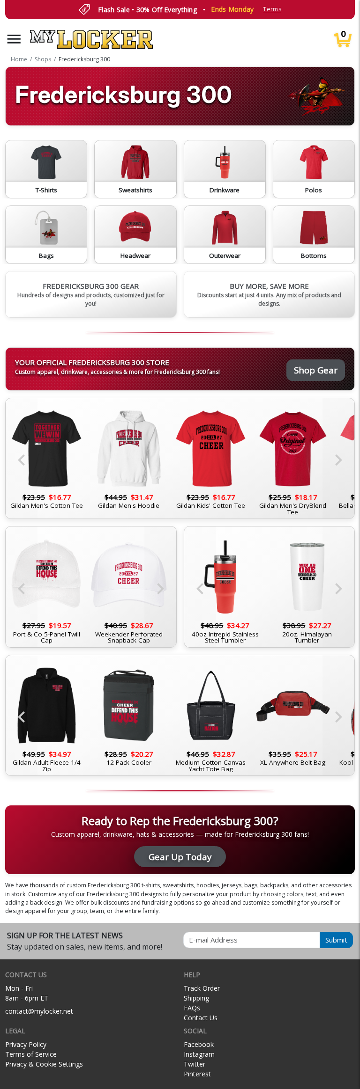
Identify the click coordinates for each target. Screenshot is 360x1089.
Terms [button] (272, 9)
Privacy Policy (25, 1044)
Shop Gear (316, 370)
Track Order (202, 988)
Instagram (199, 1054)
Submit (336, 939)
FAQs (192, 1007)
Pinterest (197, 1073)
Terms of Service (31, 1054)
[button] (14, 39)
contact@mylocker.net (39, 1011)
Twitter (194, 1064)
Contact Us (201, 1017)
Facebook (199, 1044)
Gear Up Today (180, 856)
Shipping (196, 998)
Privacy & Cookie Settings (44, 1064)
